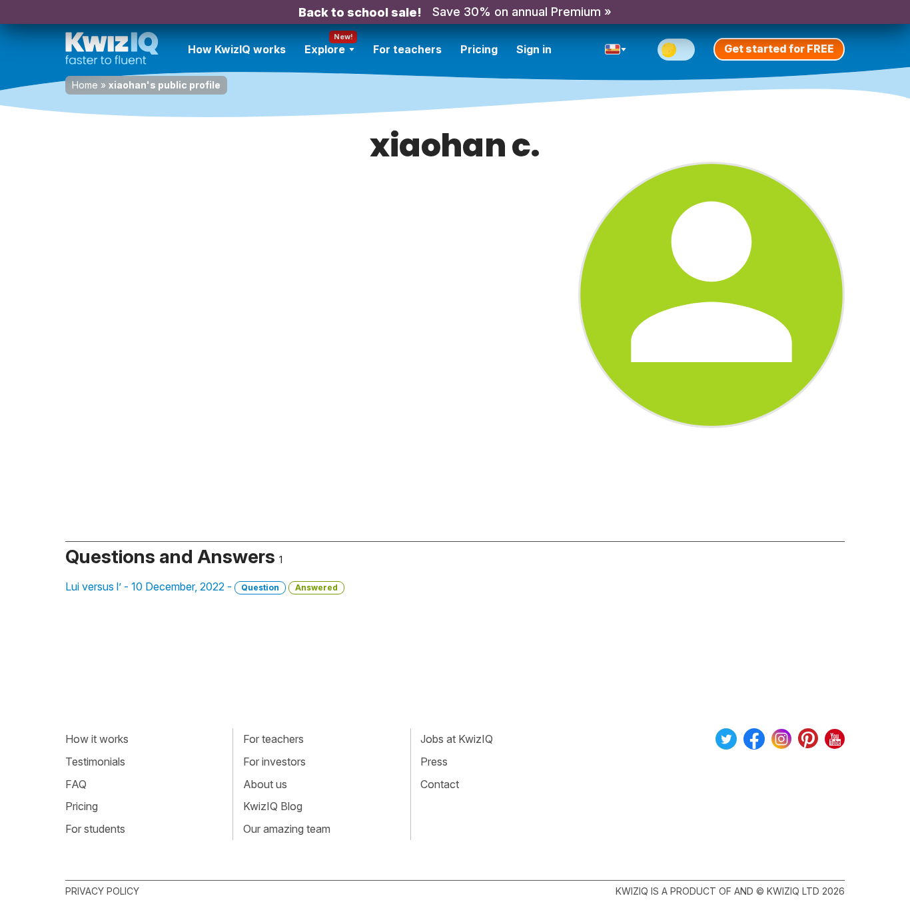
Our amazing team (286, 828)
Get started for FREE (779, 48)
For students (95, 828)
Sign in (534, 49)
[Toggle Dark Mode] (676, 50)
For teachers (407, 49)
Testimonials (95, 761)
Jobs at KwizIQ (456, 739)
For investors (274, 761)
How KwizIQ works (237, 49)
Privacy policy (102, 891)
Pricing (479, 49)
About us (265, 784)
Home (85, 85)
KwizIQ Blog (272, 806)
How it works (97, 739)
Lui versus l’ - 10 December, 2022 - (201, 586)
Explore (324, 49)
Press (434, 761)
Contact (439, 784)
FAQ (76, 784)
